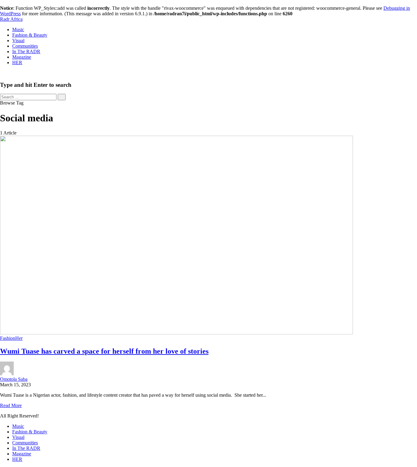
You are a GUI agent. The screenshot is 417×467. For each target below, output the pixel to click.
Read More (11, 405)
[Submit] (62, 97)
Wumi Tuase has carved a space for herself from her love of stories (104, 351)
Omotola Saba (13, 379)
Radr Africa (11, 19)
